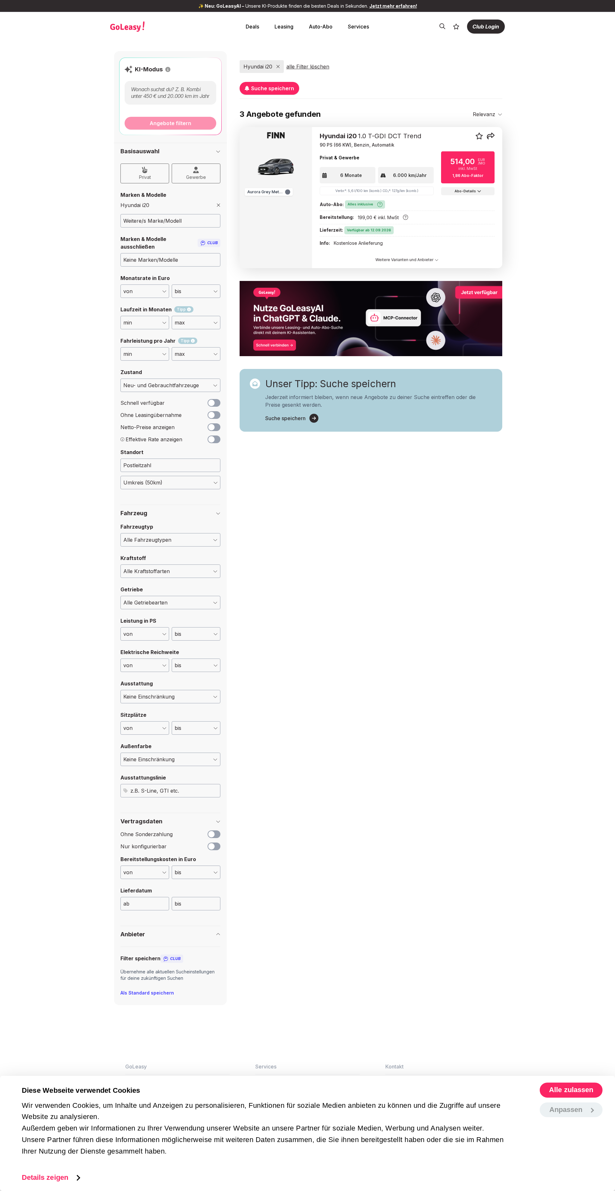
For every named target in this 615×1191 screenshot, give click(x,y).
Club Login (485, 26)
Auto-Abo (320, 26)
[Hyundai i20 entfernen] (218, 205)
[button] (167, 69)
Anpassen (566, 1110)
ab (126, 903)
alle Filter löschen (307, 66)
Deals (252, 26)
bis (178, 903)
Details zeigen (45, 1177)
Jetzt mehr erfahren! (393, 6)
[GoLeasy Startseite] (149, 26)
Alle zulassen (571, 1090)
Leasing (284, 26)
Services (358, 26)
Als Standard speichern (147, 992)
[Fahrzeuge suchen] (442, 26)
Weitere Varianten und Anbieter (404, 259)
